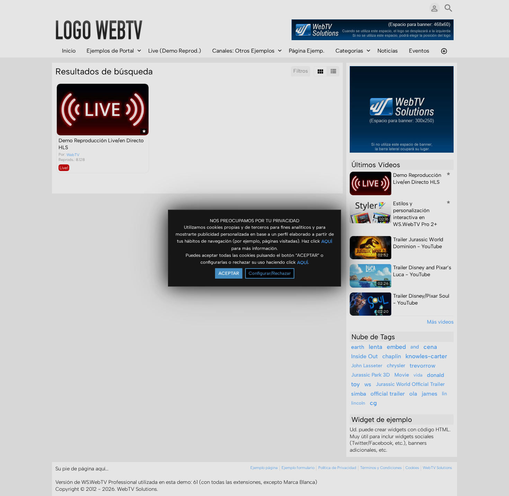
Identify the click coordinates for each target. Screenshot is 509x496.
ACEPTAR (228, 273)
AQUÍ (326, 241)
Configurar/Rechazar (270, 273)
